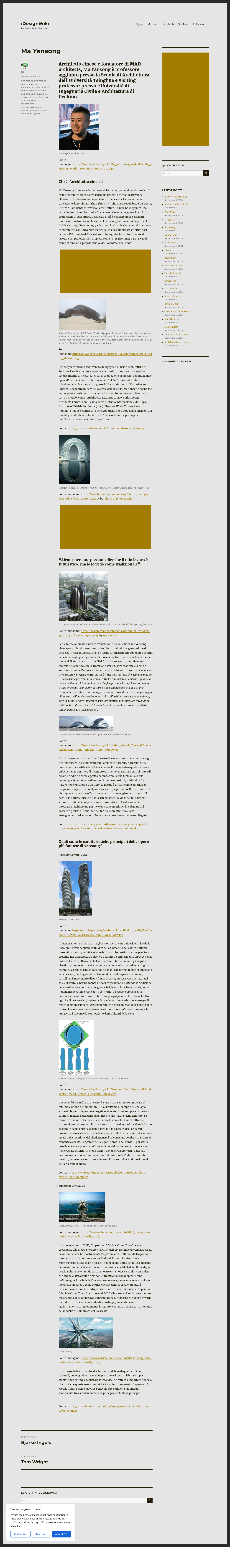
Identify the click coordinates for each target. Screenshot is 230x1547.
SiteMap (183, 24)
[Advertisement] (106, 272)
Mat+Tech (168, 24)
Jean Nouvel (170, 242)
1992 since (109, 635)
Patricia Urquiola (172, 273)
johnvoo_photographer (118, 498)
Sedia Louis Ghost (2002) (177, 342)
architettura (27, 80)
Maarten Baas (171, 327)
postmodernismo (30, 110)
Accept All (61, 1534)
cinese (24, 90)
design (24, 94)
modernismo (27, 103)
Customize (20, 1534)
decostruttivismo (37, 90)
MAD (33, 100)
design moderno (29, 97)
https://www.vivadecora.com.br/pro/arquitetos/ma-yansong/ (106, 428)
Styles (139, 24)
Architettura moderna (32, 87)
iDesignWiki (35, 23)
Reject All (41, 1534)
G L (22, 72)
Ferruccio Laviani (173, 265)
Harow (167, 250)
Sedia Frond (170, 281)
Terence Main (171, 288)
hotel (41, 97)
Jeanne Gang (170, 235)
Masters (152, 24)
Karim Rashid (171, 304)
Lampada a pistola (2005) (177, 334)
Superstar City (28, 113)
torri (38, 113)
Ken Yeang (169, 227)
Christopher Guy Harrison (177, 311)
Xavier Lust (170, 258)
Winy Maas (169, 212)
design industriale (38, 94)
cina (46, 87)
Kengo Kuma (170, 219)
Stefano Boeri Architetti (176, 204)
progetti (44, 110)
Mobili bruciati (171, 319)
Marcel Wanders (172, 296)
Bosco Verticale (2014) (175, 196)
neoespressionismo (31, 107)
